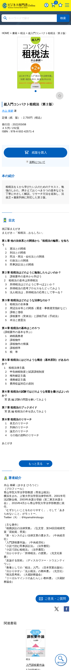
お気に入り (60, 5)
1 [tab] (36, 91)
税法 (22, 33)
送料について (37, 162)
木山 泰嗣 (7, 110)
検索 (63, 18)
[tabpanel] (35, 63)
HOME (5, 33)
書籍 (14, 33)
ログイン (46, 5)
